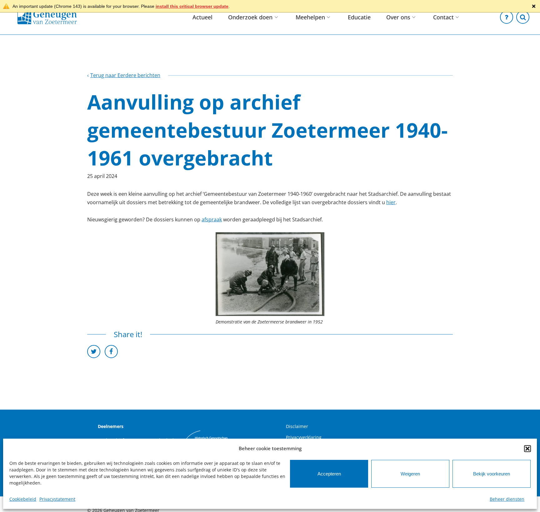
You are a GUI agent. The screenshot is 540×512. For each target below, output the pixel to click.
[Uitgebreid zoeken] (522, 17)
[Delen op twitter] (93, 351)
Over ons (398, 17)
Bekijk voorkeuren (491, 473)
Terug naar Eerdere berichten (125, 75)
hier (391, 202)
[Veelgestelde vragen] (506, 17)
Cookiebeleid (22, 499)
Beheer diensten (507, 499)
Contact (443, 17)
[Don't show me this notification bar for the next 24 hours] (534, 6)
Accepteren (329, 473)
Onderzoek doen (250, 17)
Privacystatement (57, 499)
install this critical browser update (192, 6)
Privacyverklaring (304, 437)
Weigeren (410, 473)
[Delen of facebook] (111, 351)
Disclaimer (297, 426)
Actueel (202, 17)
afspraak (212, 219)
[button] (527, 449)
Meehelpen (310, 17)
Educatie (359, 17)
